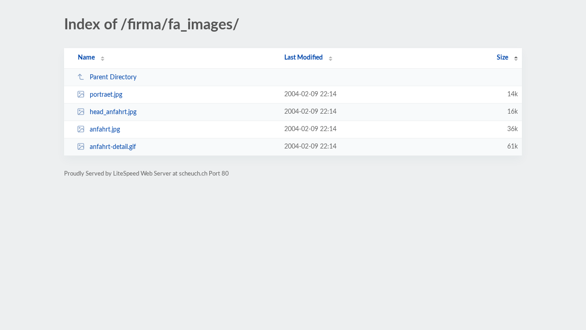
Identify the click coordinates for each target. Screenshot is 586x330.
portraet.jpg (106, 95)
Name (86, 58)
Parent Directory (113, 77)
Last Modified (303, 58)
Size (502, 58)
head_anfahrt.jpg (113, 112)
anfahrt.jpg (105, 129)
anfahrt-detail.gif (113, 147)
